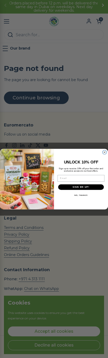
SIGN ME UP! (81, 187)
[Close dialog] (104, 152)
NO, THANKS (81, 195)
